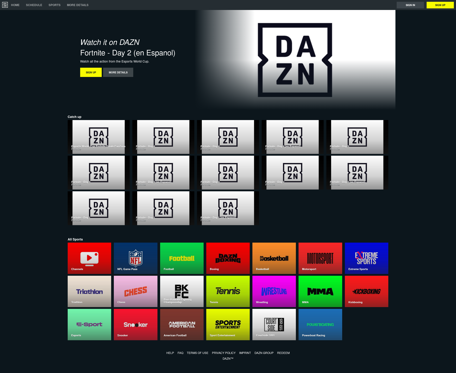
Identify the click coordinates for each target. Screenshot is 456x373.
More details (78, 5)
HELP (170, 353)
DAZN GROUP (264, 353)
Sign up (440, 5)
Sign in (410, 5)
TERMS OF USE (197, 353)
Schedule (34, 5)
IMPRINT (245, 353)
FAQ (180, 353)
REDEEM (283, 353)
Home (15, 5)
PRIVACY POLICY (224, 353)
